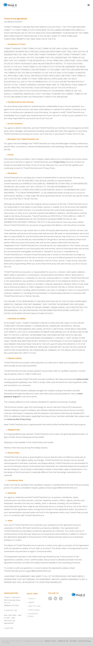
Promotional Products (32, 614)
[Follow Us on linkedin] (55, 599)
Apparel (31, 602)
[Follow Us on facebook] (50, 599)
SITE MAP (73, 641)
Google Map (8, 628)
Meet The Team (34, 606)
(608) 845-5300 (11, 610)
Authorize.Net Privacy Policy (19, 419)
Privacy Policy (59, 162)
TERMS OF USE (63, 641)
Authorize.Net (82, 379)
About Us (32, 598)
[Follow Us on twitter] (61, 599)
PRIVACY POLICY (50, 641)
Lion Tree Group (84, 641)
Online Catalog (34, 610)
